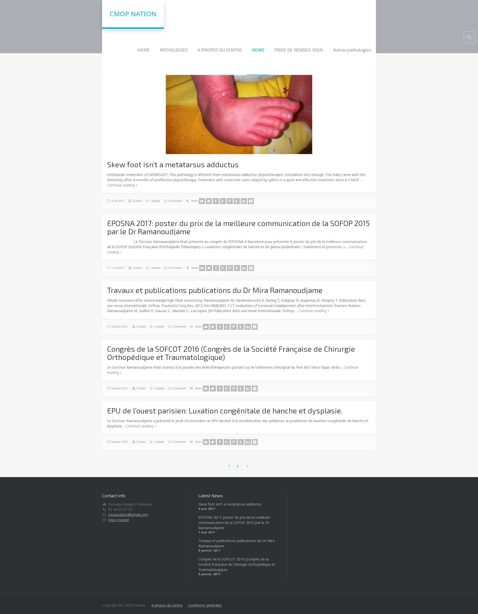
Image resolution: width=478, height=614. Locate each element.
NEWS (258, 50)
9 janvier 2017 (119, 326)
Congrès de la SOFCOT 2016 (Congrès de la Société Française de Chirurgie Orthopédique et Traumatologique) (231, 352)
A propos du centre (166, 605)
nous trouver (118, 519)
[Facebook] (216, 201)
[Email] (202, 201)
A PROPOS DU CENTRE (220, 50)
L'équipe (155, 200)
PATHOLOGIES (174, 50)
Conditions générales (205, 605)
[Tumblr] (237, 201)
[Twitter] (209, 201)
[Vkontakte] (251, 201)
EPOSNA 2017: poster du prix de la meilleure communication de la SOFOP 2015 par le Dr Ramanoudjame (238, 227)
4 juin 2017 (117, 200)
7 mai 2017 (117, 267)
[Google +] (223, 201)
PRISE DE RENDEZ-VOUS (298, 50)
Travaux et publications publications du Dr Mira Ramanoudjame (215, 289)
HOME (143, 50)
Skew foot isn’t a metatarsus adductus (173, 164)
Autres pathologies (352, 50)
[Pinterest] (230, 201)
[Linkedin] (244, 201)
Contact (137, 200)
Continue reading (121, 185)
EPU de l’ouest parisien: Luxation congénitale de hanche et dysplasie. (225, 410)
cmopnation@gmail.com (128, 514)
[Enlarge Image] (239, 109)
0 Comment (175, 200)
